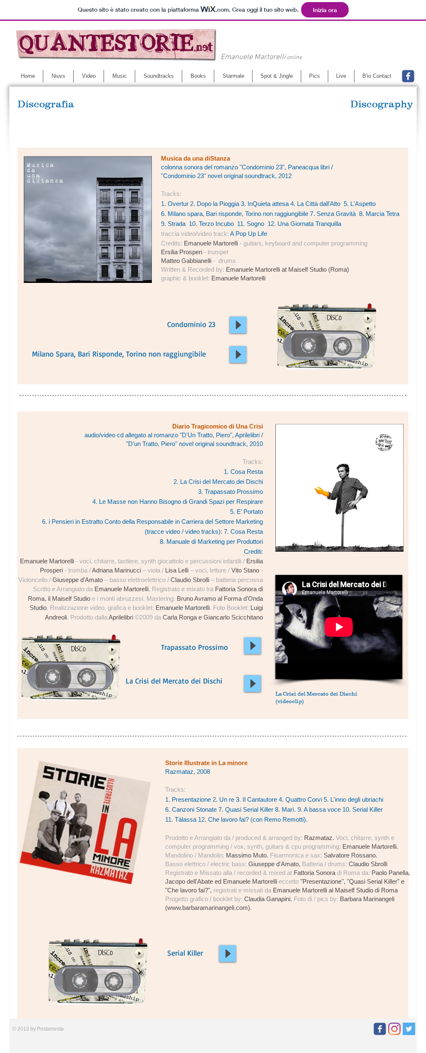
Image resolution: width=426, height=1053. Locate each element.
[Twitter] (409, 1029)
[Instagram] (394, 1029)
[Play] (238, 325)
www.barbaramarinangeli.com (207, 907)
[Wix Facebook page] (408, 76)
